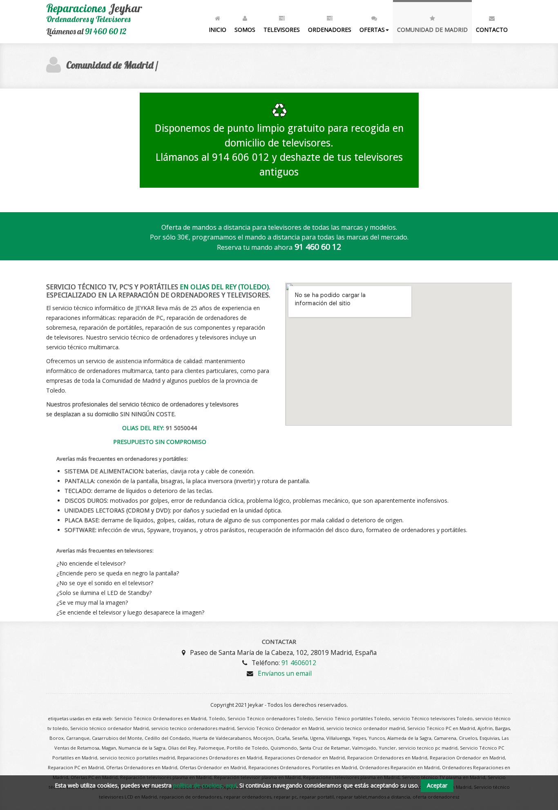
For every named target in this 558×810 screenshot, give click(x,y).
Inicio (217, 29)
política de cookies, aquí (205, 785)
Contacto (492, 29)
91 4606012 (298, 662)
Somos (244, 29)
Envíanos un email (285, 673)
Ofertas (372, 29)
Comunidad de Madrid (432, 29)
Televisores (281, 29)
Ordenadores (329, 29)
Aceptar (437, 785)
